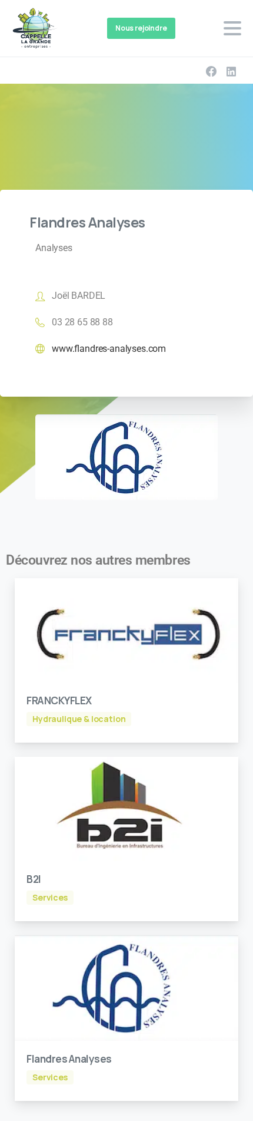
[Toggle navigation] (232, 28)
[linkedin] (231, 71)
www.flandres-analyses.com (109, 348)
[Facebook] (211, 71)
